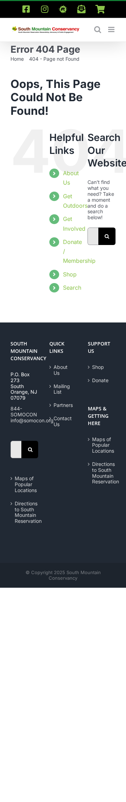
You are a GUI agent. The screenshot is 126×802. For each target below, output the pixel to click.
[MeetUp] (63, 9)
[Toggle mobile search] (97, 29)
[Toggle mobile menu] (111, 29)
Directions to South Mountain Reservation (25, 512)
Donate (100, 380)
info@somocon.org (32, 420)
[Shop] (100, 9)
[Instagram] (44, 9)
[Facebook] (26, 9)
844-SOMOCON (23, 411)
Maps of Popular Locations (25, 484)
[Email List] (81, 9)
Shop (70, 274)
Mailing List (62, 389)
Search (72, 287)
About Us (61, 370)
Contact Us (63, 421)
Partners (63, 405)
